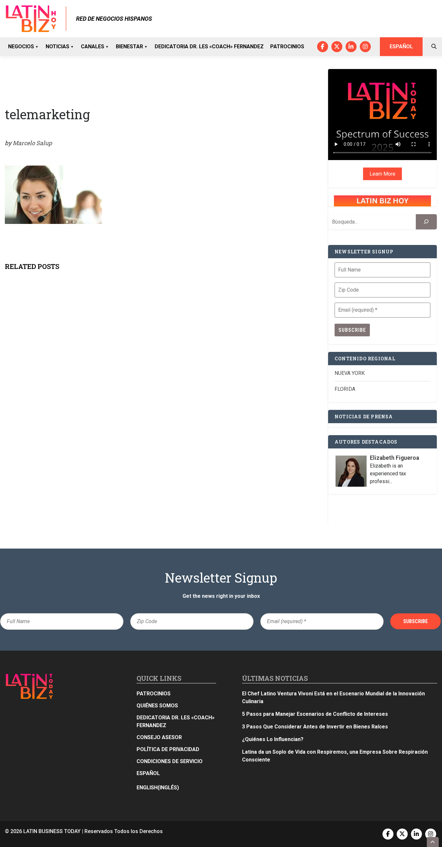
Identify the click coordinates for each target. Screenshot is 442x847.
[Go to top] (433, 842)
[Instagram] (365, 46)
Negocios (21, 46)
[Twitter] (336, 46)
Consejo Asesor (159, 737)
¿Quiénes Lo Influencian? (273, 739)
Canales (92, 46)
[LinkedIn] (351, 46)
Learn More (382, 174)
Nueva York (350, 373)
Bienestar (129, 46)
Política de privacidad (168, 749)
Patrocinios (287, 46)
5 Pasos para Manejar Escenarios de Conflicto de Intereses (315, 714)
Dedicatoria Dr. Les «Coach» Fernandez (209, 46)
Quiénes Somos (157, 705)
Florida (345, 389)
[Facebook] (322, 46)
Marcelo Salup (32, 143)
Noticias (57, 46)
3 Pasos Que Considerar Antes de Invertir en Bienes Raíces (315, 727)
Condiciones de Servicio (170, 761)
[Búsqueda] (426, 221)
